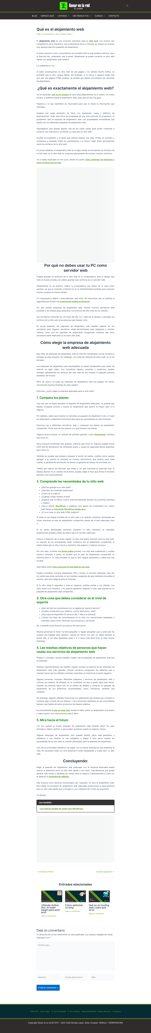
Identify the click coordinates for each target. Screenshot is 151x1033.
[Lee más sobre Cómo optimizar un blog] (75, 896)
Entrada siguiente (105, 872)
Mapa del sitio (104, 1011)
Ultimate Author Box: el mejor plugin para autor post (50, 909)
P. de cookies (74, 1011)
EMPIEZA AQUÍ (47, 16)
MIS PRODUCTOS (81, 16)
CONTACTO (114, 16)
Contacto (117, 1011)
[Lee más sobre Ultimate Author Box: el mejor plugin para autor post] (51, 896)
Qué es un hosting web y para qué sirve (99, 907)
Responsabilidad (89, 1011)
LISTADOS (62, 16)
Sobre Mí (34, 1011)
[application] (68, 15)
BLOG (34, 16)
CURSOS (99, 16)
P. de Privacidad (59, 1011)
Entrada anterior (45, 872)
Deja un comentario (45, 34)
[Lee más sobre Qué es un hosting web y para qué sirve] (99, 896)
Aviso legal (45, 1011)
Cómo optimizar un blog (74, 906)
